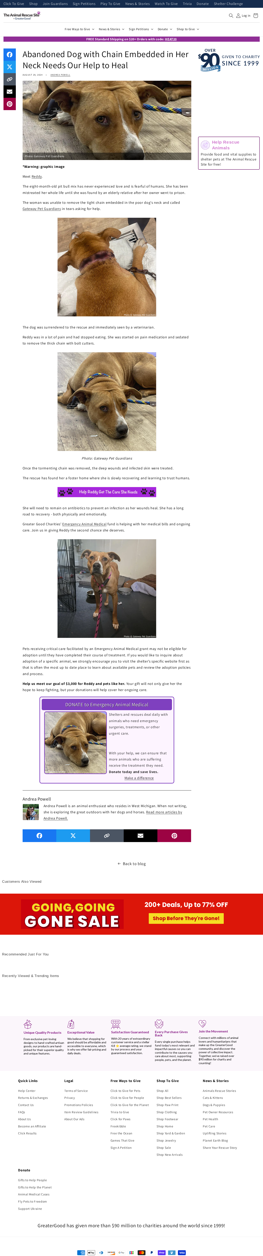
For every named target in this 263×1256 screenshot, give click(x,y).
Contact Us (26, 1105)
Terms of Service (76, 1091)
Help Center (26, 1091)
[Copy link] (9, 79)
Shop (33, 4)
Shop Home (165, 1126)
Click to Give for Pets (125, 1091)
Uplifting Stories (214, 1133)
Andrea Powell (60, 74)
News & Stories (137, 4)
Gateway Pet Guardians (42, 208)
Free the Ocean (121, 1133)
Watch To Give (166, 4)
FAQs (21, 1112)
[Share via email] (9, 91)
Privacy (69, 1098)
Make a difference (139, 777)
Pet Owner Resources (218, 1112)
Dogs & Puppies (214, 1105)
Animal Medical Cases (33, 1194)
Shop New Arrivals (169, 1154)
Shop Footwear (167, 1119)
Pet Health (210, 1119)
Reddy (37, 176)
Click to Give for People (127, 1098)
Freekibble (118, 1126)
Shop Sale (164, 1147)
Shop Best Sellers (169, 1098)
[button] (231, 15)
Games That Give (123, 1140)
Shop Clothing (167, 1112)
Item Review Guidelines (81, 1112)
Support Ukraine (30, 1208)
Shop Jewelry (166, 1140)
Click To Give (13, 4)
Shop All (162, 1091)
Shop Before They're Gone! (186, 918)
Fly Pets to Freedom (32, 1201)
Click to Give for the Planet (130, 1105)
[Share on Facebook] (9, 54)
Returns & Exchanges (33, 1098)
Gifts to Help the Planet (35, 1187)
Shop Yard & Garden (171, 1133)
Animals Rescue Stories (219, 1091)
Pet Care (209, 1126)
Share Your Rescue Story (220, 1147)
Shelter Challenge (228, 4)
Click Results (27, 1133)
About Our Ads (74, 1119)
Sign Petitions (84, 4)
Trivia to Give (120, 1112)
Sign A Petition (121, 1147)
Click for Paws (120, 1119)
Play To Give (110, 4)
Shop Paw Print (167, 1105)
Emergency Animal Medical (84, 524)
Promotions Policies (78, 1105)
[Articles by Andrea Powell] (31, 811)
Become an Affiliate (32, 1126)
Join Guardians (55, 4)
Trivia (187, 4)
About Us (24, 1119)
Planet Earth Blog (215, 1140)
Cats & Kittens (213, 1098)
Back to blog (134, 863)
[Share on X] (9, 67)
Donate (203, 4)
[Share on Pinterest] (9, 104)
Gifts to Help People (32, 1180)
